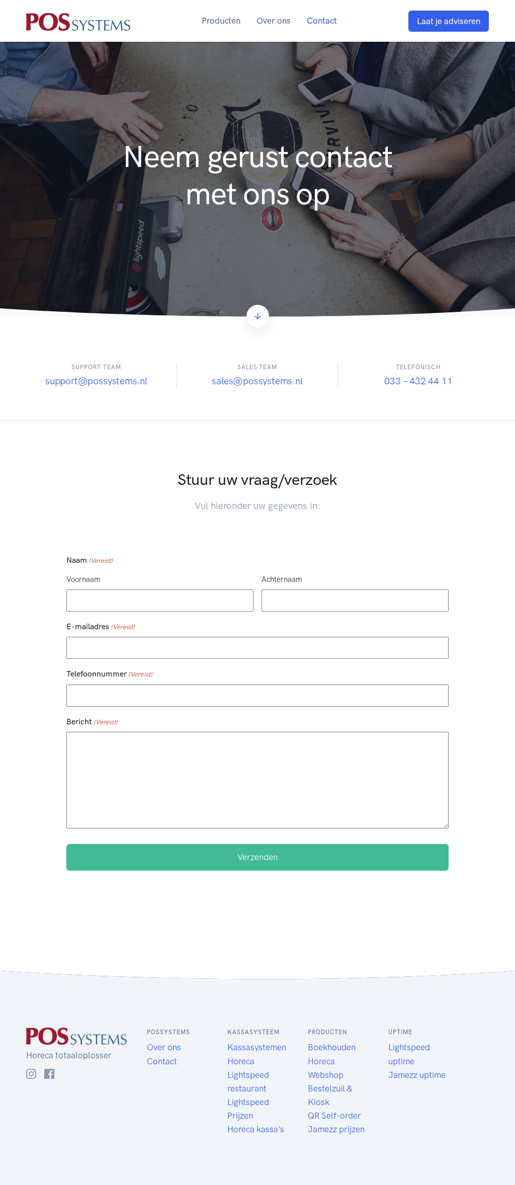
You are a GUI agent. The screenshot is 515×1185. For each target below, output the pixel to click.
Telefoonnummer (109, 674)
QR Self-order (334, 1116)
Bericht (92, 721)
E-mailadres (100, 626)
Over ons (273, 21)
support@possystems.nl (96, 381)
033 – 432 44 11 (418, 381)
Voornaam (83, 579)
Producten (221, 21)
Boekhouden (332, 1047)
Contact (322, 21)
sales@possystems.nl (257, 381)
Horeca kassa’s (257, 1129)
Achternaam (282, 579)
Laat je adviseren (448, 21)
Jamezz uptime (417, 1075)
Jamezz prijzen (336, 1129)
